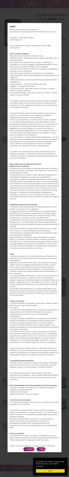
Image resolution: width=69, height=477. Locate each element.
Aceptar (29, 449)
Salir (41, 449)
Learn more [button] (39, 466)
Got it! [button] (50, 471)
